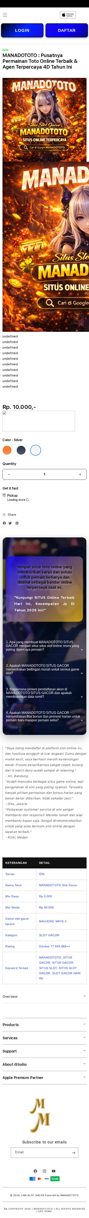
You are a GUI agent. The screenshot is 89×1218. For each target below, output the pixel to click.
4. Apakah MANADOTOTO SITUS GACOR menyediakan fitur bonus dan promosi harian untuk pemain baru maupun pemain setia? (43, 716)
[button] (5, 15)
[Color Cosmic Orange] (7, 450)
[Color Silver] (36, 450)
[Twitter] (11, 524)
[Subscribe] (73, 1153)
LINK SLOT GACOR (32, 1195)
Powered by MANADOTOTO (62, 1195)
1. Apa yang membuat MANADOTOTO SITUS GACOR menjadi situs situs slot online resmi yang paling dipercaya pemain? (42, 645)
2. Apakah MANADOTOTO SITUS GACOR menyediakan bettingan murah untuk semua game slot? (42, 669)
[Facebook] (5, 524)
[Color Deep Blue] (21, 450)
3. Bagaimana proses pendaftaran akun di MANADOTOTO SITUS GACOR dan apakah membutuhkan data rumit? (39, 692)
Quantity (9, 464)
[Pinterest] (18, 524)
